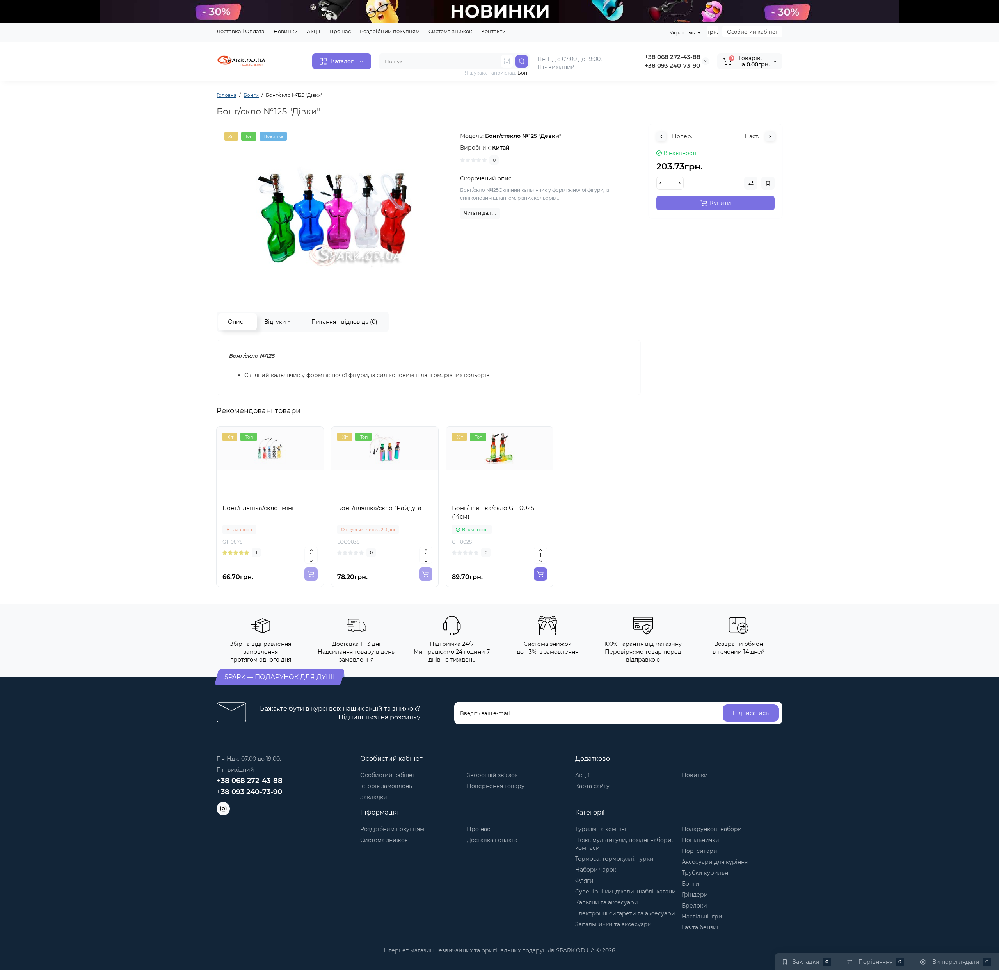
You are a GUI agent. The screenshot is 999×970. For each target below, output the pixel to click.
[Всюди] (507, 61)
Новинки (286, 31)
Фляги (584, 880)
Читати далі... (480, 213)
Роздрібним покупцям (390, 31)
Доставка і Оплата (241, 31)
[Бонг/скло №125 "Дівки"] (334, 210)
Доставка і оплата (492, 839)
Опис (235, 321)
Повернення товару (495, 786)
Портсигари (699, 850)
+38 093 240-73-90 (672, 65)
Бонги (690, 883)
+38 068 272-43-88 (672, 57)
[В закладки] (287, 495)
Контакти (493, 31)
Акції (313, 31)
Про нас (340, 31)
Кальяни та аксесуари (606, 902)
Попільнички (700, 839)
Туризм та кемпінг (601, 829)
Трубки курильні (706, 872)
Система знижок (450, 31)
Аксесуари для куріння (715, 861)
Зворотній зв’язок (492, 775)
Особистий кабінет (752, 32)
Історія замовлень (386, 786)
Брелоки (694, 905)
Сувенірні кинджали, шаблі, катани (625, 891)
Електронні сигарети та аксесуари (625, 913)
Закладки (373, 797)
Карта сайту (592, 786)
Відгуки (277, 321)
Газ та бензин (701, 927)
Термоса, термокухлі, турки (614, 858)
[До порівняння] (270, 495)
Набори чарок (595, 869)
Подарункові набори (712, 829)
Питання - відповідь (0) (344, 321)
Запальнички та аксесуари (613, 924)
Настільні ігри (702, 916)
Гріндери (695, 894)
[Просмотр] (253, 495)
